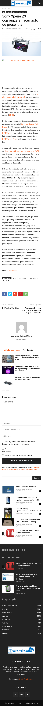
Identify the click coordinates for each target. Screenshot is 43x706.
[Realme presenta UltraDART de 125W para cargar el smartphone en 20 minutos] (8, 370)
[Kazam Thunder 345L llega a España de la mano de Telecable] (8, 500)
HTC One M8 (7, 133)
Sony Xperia (22, 278)
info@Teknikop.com (26, 679)
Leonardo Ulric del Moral (13, 28)
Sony (14, 278)
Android (9, 12)
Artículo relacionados (12, 350)
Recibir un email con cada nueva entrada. (18, 455)
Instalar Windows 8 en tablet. (26, 487)
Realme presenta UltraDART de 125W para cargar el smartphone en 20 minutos (27, 369)
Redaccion (19, 513)
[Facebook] (15, 694)
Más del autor (28, 350)
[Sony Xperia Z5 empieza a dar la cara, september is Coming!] (8, 522)
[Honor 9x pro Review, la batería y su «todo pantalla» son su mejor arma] (8, 359)
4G (9, 9)
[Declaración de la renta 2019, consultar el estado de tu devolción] (8, 577)
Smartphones (22, 12)
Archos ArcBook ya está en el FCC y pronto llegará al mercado (31, 310)
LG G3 (11, 115)
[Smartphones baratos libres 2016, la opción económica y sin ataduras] (8, 589)
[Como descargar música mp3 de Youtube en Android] (8, 533)
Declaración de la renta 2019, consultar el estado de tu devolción (26, 576)
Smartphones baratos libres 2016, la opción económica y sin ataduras (28, 588)
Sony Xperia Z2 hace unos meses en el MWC (21, 151)
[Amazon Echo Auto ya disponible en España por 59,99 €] (8, 381)
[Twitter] (27, 694)
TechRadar (12, 271)
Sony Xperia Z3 (33, 278)
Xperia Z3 (6, 281)
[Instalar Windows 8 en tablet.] (8, 489)
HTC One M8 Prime (9, 139)
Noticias (15, 12)
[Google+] (21, 694)
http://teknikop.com (21, 339)
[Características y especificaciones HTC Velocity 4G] (8, 513)
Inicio (4, 9)
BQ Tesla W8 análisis (10, 308)
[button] (40, 3)
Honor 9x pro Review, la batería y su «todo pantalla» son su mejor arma (27, 358)
